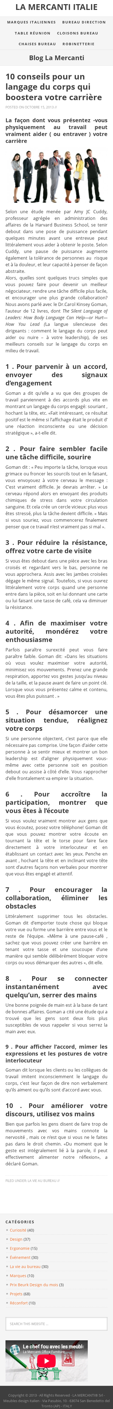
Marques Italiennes (31, 22)
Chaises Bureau (37, 43)
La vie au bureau (42, 1180)
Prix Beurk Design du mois (34, 1284)
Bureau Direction (84, 22)
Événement (20, 1257)
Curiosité (18, 1230)
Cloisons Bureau (77, 33)
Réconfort (19, 1303)
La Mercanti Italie (56, 6)
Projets (16, 1293)
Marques (18, 1275)
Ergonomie (20, 1248)
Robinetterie (79, 43)
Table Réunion (33, 33)
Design (16, 1239)
